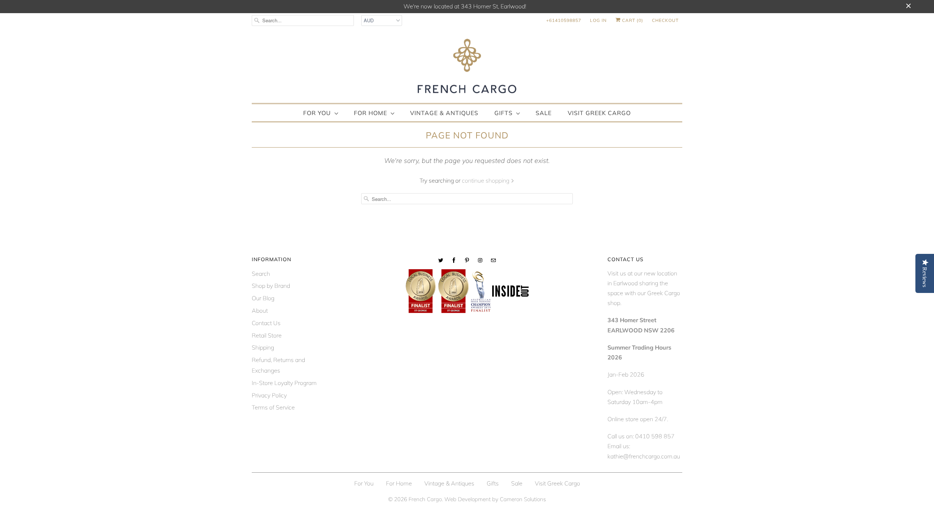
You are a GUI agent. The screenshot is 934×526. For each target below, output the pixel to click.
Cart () (632, 20)
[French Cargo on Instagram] (480, 260)
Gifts (503, 113)
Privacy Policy (269, 395)
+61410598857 (563, 20)
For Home (370, 113)
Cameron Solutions (523, 499)
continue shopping (486, 180)
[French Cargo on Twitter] (440, 260)
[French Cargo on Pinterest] (467, 260)
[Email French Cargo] (493, 260)
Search (261, 273)
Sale (544, 113)
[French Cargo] (467, 67)
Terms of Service (273, 407)
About (260, 310)
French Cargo (425, 499)
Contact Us (266, 323)
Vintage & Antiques (444, 113)
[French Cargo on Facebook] (454, 260)
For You (317, 113)
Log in (598, 20)
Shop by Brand (271, 285)
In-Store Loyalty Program (284, 382)
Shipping (263, 347)
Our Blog (263, 298)
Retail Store (267, 335)
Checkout (665, 20)
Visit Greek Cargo (599, 113)
